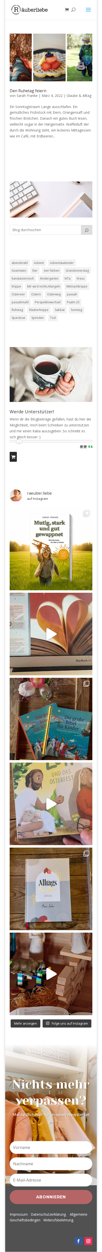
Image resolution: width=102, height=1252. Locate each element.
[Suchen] (86, 230)
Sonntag (76, 310)
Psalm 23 (73, 302)
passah (72, 294)
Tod (53, 318)
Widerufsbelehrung (58, 1220)
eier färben (51, 270)
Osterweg (54, 294)
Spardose (18, 318)
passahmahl (20, 302)
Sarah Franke (27, 95)
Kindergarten (49, 278)
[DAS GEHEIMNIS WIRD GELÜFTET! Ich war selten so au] (51, 634)
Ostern (36, 294)
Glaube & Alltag (79, 95)
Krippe (16, 286)
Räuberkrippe (39, 310)
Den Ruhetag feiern (28, 90)
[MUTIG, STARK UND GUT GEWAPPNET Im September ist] (51, 549)
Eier (35, 270)
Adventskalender (62, 263)
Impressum (19, 1214)
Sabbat (60, 310)
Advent (39, 263)
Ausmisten (19, 270)
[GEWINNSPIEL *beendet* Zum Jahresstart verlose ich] (51, 889)
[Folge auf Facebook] (78, 1241)
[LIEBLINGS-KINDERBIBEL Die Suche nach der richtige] (51, 719)
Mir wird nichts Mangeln (43, 286)
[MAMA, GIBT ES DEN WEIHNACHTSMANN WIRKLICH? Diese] (51, 974)
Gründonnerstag (77, 270)
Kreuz (81, 278)
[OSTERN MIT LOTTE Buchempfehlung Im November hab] (51, 804)
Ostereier (18, 294)
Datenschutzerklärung (48, 1214)
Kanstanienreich (23, 278)
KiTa (68, 278)
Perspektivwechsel (48, 302)
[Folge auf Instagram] (88, 1241)
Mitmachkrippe (76, 286)
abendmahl (20, 263)
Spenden (37, 318)
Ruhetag (17, 310)
